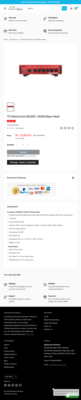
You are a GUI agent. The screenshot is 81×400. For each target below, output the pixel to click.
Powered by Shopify (10, 394)
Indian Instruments (51, 323)
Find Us (29, 334)
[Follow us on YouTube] (20, 385)
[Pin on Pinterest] (65, 127)
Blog (5, 361)
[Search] (64, 8)
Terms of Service (10, 364)
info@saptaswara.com (57, 365)
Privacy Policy (9, 351)
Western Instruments (51, 320)
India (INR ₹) (9, 376)
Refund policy (9, 367)
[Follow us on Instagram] (12, 385)
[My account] (71, 8)
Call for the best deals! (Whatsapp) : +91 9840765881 (40, 2)
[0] (75, 8)
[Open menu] (5, 8)
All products (13, 39)
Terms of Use (9, 357)
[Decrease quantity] (17, 145)
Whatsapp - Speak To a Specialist (23, 162)
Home (6, 39)
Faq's (6, 348)
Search (6, 345)
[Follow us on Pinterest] (16, 385)
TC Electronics (13, 125)
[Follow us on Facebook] (5, 385)
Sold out (23, 152)
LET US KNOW (30, 156)
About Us (47, 326)
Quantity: (10, 145)
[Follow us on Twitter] (9, 385)
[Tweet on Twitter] (68, 127)
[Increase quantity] (28, 145)
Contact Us (48, 329)
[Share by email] (72, 127)
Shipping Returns (10, 354)
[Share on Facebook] (61, 127)
